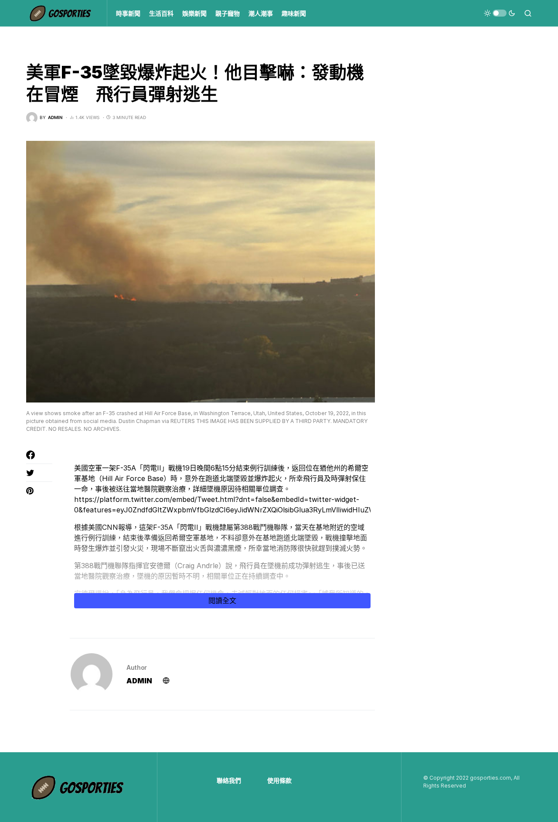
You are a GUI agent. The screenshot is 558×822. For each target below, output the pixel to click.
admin (139, 680)
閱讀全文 (222, 600)
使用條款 (279, 780)
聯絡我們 (229, 780)
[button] (499, 13)
